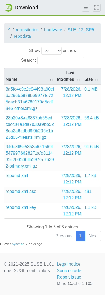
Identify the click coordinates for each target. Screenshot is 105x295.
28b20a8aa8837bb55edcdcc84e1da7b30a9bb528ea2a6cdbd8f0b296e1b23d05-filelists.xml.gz (30, 128)
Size (88, 79)
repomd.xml (17, 175)
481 (88, 191)
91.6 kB (91, 146)
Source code (69, 270)
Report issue (69, 277)
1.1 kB (90, 207)
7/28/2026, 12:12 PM (71, 92)
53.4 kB (91, 118)
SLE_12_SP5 (81, 29)
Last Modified (66, 76)
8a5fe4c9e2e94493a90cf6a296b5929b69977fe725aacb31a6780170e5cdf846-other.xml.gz (30, 99)
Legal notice (68, 264)
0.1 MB (91, 89)
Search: (28, 60)
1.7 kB (90, 175)
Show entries (52, 50)
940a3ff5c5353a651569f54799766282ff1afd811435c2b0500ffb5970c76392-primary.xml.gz (30, 156)
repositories (27, 29)
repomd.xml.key (21, 207)
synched (18, 244)
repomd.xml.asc (21, 191)
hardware (53, 29)
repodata (22, 36)
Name (12, 79)
